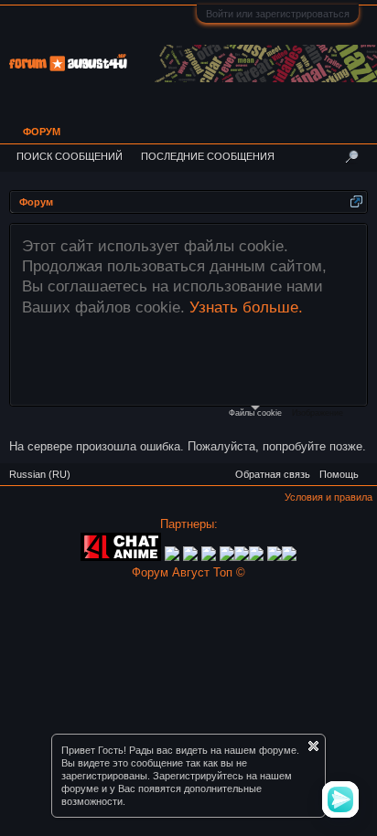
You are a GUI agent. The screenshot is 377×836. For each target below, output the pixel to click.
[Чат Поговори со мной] (274, 557)
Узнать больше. (246, 307)
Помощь (339, 474)
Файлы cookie (255, 413)
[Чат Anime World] (210, 557)
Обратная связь (272, 474)
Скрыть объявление (313, 746)
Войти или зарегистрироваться (278, 13)
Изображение (317, 413)
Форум (41, 131)
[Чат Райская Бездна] (227, 557)
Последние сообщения (208, 156)
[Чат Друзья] (172, 557)
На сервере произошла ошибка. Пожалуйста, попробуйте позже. (187, 446)
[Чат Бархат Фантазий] (289, 557)
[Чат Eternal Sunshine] (241, 557)
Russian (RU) (39, 474)
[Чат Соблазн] (258, 557)
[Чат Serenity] (190, 557)
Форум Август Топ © (188, 572)
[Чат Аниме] (121, 557)
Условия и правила (328, 497)
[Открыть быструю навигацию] (356, 201)
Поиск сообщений (69, 156)
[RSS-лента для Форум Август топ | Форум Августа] (367, 467)
